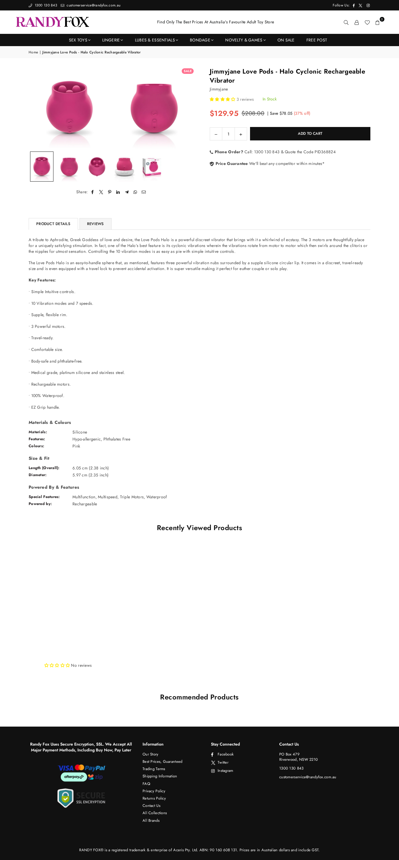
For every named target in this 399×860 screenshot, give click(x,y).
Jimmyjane (219, 89)
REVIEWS (95, 224)
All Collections (155, 813)
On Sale (286, 40)
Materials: (38, 432)
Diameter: (38, 475)
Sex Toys (78, 40)
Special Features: (44, 496)
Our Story (151, 754)
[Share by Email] (144, 192)
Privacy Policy (154, 791)
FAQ (146, 783)
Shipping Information (160, 776)
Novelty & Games (243, 40)
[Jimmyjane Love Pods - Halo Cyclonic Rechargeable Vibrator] (41, 166)
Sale (188, 71)
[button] (377, 22)
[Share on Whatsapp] (135, 192)
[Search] (346, 22)
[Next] (187, 107)
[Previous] (37, 107)
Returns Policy (154, 798)
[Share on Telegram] (127, 192)
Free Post (316, 40)
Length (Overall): (44, 468)
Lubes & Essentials (155, 40)
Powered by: (40, 503)
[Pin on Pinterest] (109, 192)
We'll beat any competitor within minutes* (269, 163)
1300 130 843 (45, 5)
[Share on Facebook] (93, 192)
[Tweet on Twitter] (101, 192)
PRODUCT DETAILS (53, 224)
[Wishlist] (367, 22)
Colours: (36, 446)
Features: (37, 439)
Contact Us (151, 805)
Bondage (200, 40)
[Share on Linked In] (118, 192)
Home (33, 52)
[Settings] (356, 22)
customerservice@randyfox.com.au (92, 5)
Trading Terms (154, 769)
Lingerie (111, 40)
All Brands (151, 820)
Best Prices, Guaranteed (162, 761)
